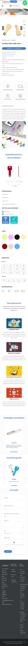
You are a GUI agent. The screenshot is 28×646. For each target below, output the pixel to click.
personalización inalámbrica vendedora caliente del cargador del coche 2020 (22, 591)
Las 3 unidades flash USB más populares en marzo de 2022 (22, 575)
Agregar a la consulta (14, 48)
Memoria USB (13, 575)
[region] (14, 436)
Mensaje (6, 520)
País (5, 530)
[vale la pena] (14, 5)
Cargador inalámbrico (14, 581)
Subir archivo (7, 537)
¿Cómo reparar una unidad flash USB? (22, 628)
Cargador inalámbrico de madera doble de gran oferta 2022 (22, 617)
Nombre (6, 497)
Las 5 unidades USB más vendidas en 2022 (22, 605)
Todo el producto (13, 570)
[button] (11, 485)
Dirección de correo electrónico (11, 513)
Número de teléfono (8, 505)
